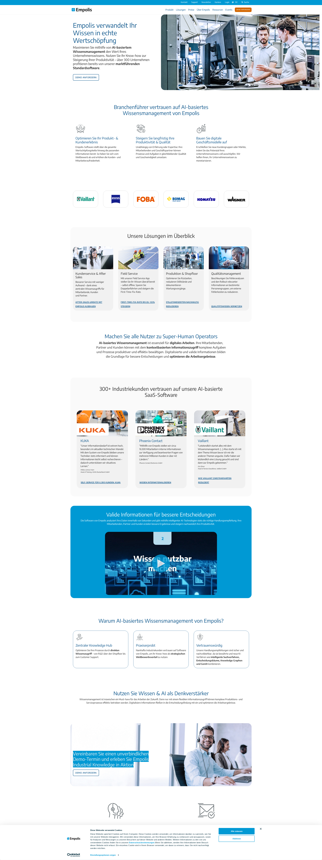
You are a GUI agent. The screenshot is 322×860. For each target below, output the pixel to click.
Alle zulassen (237, 831)
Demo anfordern (243, 9)
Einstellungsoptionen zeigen (103, 855)
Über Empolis (203, 9)
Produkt (169, 9)
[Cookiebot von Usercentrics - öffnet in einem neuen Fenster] (74, 855)
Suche (246, 2)
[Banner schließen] (261, 829)
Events (228, 9)
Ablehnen (236, 838)
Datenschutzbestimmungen (142, 842)
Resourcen (217, 9)
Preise (191, 9)
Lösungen (181, 9)
